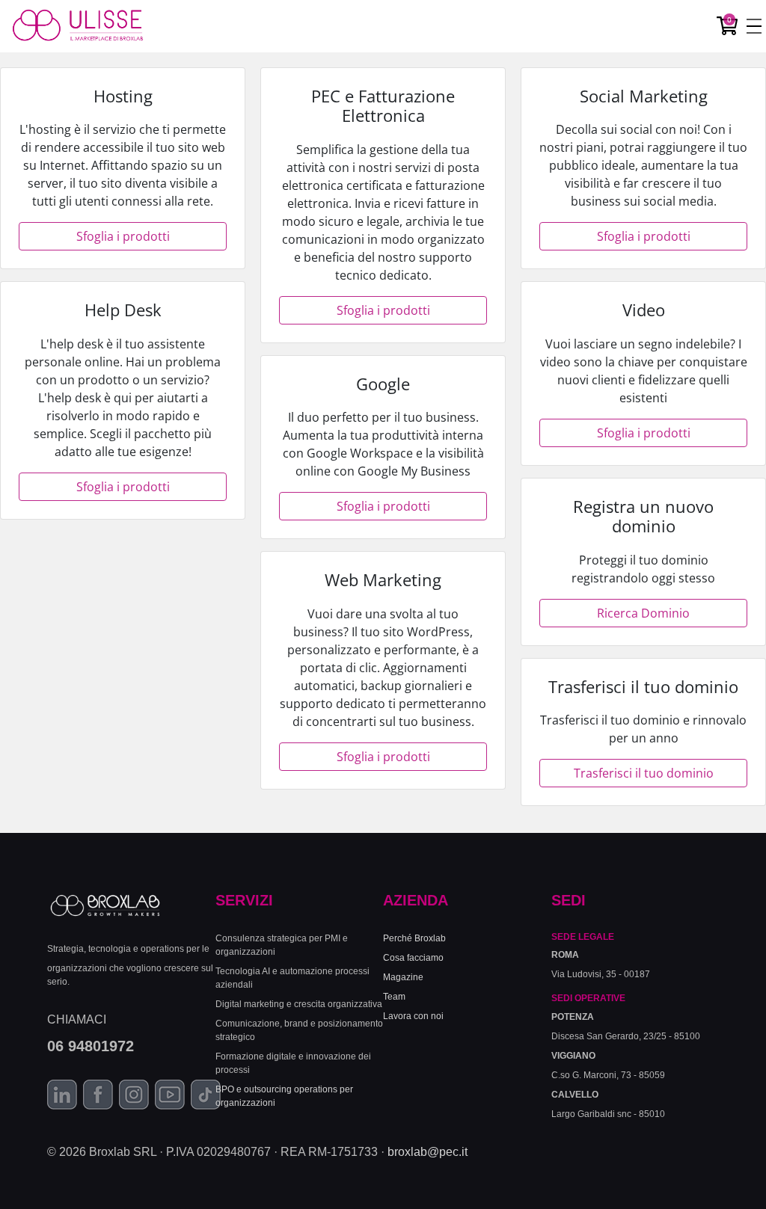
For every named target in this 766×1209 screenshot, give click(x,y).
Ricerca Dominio (643, 613)
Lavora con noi (413, 1016)
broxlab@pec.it (427, 1151)
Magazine (403, 977)
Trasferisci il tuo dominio (644, 773)
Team (394, 996)
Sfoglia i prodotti (123, 236)
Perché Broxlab (414, 938)
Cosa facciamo (413, 958)
